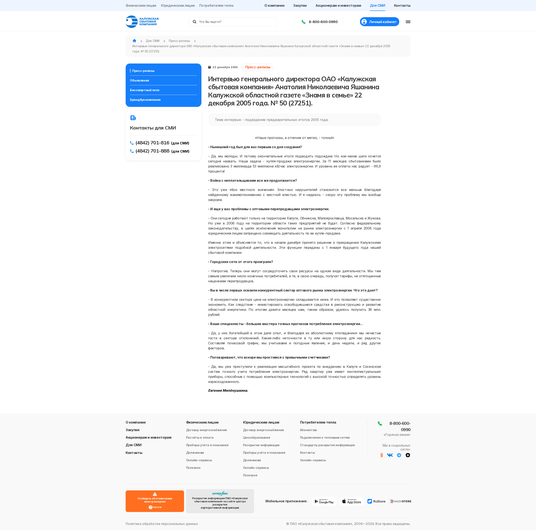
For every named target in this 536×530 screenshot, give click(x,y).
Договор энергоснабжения (206, 430)
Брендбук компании (145, 99)
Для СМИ (377, 5)
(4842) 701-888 (152, 151)
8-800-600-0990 (323, 22)
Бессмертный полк (144, 90)
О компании (274, 5)
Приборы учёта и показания (207, 445)
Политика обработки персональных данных (162, 524)
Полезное (193, 467)
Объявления (139, 80)
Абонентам (308, 430)
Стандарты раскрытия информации (327, 445)
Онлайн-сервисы (199, 460)
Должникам (195, 452)
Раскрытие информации (261, 445)
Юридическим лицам (178, 5)
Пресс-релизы (143, 71)
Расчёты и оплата (200, 437)
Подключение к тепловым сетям (325, 437)
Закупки (300, 5)
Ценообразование (256, 437)
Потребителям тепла (216, 5)
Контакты (402, 5)
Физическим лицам (141, 5)
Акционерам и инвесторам (338, 5)
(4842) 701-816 (152, 142)
